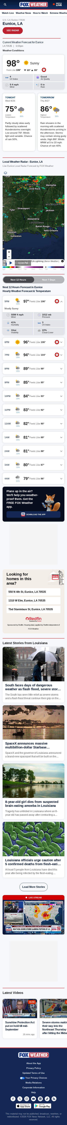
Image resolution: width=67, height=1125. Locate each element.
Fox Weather (33, 4)
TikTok (47, 1098)
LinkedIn (40, 1098)
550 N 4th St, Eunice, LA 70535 (27, 591)
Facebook (13, 1098)
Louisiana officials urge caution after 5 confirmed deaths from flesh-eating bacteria (33, 864)
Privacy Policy (33, 1068)
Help (33, 1092)
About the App (33, 1063)
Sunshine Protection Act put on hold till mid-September (19, 1026)
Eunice (15, 20)
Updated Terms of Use (33, 1073)
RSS (54, 1098)
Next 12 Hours (18, 279)
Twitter (19, 1098)
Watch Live (8, 13)
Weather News (23, 13)
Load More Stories (33, 887)
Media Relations (34, 1083)
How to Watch (40, 13)
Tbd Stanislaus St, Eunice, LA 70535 (30, 609)
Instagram (26, 1098)
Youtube (33, 1098)
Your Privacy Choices (36, 1078)
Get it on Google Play (42, 1106)
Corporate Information (33, 1087)
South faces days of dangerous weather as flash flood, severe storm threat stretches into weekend (32, 689)
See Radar (13, 30)
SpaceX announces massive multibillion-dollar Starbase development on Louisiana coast (29, 747)
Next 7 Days (48, 279)
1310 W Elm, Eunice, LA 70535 (26, 600)
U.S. (4, 20)
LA (9, 20)
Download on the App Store (23, 1106)
